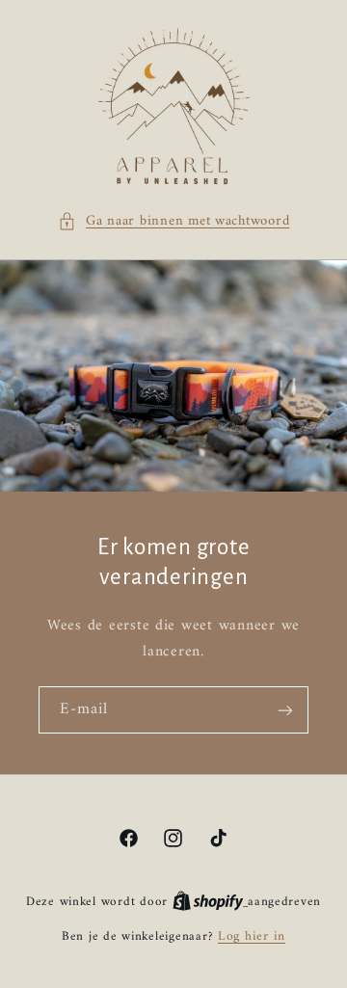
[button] (174, 221)
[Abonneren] (285, 710)
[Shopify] (210, 902)
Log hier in (251, 937)
